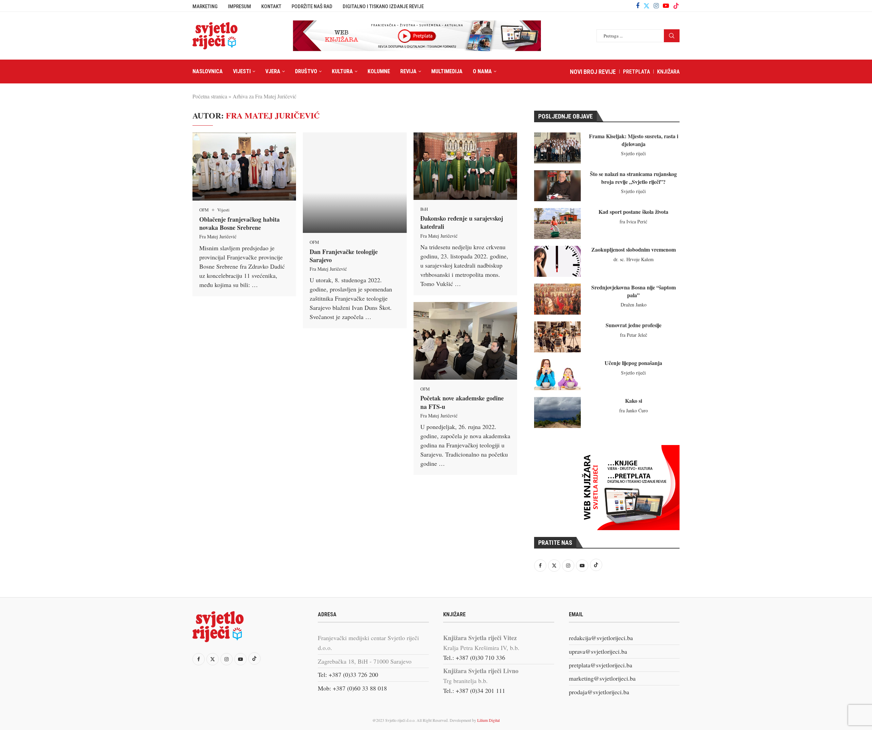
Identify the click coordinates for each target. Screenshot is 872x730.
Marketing (205, 6)
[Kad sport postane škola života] (557, 223)
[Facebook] (638, 5)
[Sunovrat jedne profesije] (557, 336)
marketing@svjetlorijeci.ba (602, 678)
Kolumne (379, 71)
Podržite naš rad (312, 6)
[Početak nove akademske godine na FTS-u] (465, 341)
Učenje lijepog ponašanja (633, 363)
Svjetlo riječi (633, 153)
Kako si (633, 400)
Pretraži (672, 35)
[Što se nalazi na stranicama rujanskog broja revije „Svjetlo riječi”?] (557, 185)
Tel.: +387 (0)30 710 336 (474, 657)
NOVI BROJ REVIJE (593, 71)
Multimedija (447, 71)
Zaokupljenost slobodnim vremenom (633, 249)
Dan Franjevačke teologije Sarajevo (344, 255)
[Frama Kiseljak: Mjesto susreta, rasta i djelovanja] (557, 147)
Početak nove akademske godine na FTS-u (462, 402)
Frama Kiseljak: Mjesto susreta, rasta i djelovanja (633, 139)
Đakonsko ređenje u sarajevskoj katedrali (461, 222)
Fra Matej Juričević (217, 236)
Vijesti (242, 71)
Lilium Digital (488, 720)
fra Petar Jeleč (633, 335)
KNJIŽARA (668, 71)
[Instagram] (656, 5)
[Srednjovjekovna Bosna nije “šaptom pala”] (557, 299)
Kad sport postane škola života (633, 212)
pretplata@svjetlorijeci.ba (600, 665)
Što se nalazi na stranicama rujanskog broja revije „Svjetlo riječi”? (633, 177)
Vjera (272, 71)
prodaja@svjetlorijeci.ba (599, 692)
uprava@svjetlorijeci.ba (598, 651)
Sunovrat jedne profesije (633, 325)
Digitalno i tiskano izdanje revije (383, 6)
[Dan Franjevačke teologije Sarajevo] (354, 182)
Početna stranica (209, 96)
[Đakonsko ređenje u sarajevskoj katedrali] (465, 166)
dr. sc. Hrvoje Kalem (633, 259)
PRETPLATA (636, 71)
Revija (408, 71)
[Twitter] (646, 5)
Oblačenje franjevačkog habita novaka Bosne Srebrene (239, 223)
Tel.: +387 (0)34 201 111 (474, 690)
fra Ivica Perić (633, 221)
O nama (482, 71)
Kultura (342, 71)
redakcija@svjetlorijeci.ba (601, 638)
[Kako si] (557, 412)
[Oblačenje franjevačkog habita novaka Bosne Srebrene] (244, 166)
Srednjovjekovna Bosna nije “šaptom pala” (633, 291)
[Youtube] (666, 5)
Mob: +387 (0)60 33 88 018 (352, 688)
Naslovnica (207, 71)
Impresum (239, 6)
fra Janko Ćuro (633, 410)
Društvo (306, 71)
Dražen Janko (634, 304)
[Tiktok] (676, 5)
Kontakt (271, 6)
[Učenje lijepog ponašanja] (557, 374)
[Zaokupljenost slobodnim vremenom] (557, 261)
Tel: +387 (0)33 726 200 (348, 674)
